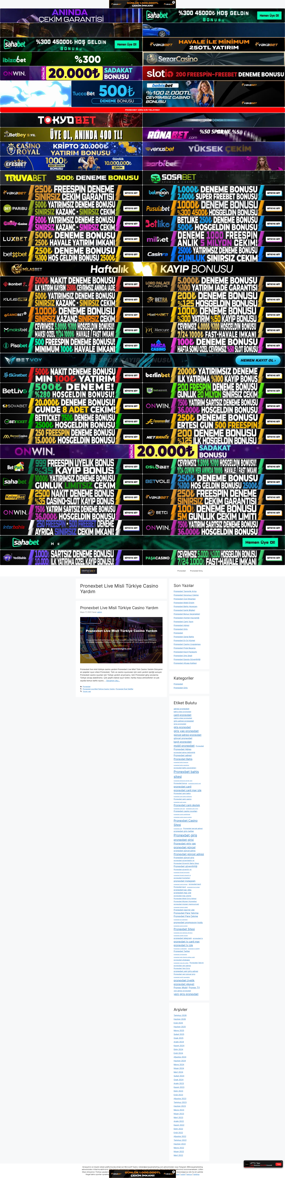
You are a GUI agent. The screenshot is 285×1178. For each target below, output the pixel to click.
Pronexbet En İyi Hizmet (184, 640)
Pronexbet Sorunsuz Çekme (186, 595)
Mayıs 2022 (179, 1148)
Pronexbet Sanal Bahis (184, 637)
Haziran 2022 (180, 1144)
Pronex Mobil (181, 987)
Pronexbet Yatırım (197, 963)
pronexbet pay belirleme (180, 919)
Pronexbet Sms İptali (183, 656)
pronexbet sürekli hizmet (181, 935)
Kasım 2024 (179, 1046)
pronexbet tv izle (183, 945)
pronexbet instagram (184, 881)
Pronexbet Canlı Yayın (183, 621)
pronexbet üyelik (184, 980)
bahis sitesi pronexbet (182, 712)
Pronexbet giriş (185, 835)
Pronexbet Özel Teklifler (124, 689)
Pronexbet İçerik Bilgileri (184, 610)
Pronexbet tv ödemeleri (180, 948)
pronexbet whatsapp (182, 960)
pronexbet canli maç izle (187, 790)
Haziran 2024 (180, 1061)
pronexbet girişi (184, 839)
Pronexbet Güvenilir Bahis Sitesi (186, 863)
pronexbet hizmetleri (182, 878)
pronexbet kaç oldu (182, 890)
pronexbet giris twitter (184, 831)
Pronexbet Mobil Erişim (184, 603)
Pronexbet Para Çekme (186, 916)
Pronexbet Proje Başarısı (185, 648)
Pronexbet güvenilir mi (182, 870)
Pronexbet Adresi (181, 625)
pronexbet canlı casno (180, 802)
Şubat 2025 (179, 1034)
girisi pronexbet (180, 724)
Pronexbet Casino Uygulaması (187, 644)
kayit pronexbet (183, 741)
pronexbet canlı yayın (192, 808)
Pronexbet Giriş (196, 571)
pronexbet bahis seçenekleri (185, 768)
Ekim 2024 (178, 1049)
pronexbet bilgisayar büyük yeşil (183, 780)
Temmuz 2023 (180, 1102)
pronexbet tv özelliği (194, 948)
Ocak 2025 (178, 1038)
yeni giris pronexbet (186, 994)
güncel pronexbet (183, 738)
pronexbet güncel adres (184, 851)
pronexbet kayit (195, 884)
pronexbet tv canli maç (187, 941)
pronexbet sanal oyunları (181, 926)
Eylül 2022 (178, 1133)
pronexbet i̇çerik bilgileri (181, 884)
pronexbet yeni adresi (182, 966)
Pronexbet (181, 571)
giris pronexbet (182, 727)
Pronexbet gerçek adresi (193, 828)
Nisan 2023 (179, 1114)
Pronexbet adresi (183, 755)
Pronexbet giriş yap (185, 843)
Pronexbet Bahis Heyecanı (185, 606)
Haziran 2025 (180, 1027)
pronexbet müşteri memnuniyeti (186, 904)
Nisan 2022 (179, 1151)
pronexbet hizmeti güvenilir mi (182, 875)
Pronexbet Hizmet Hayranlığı (186, 618)
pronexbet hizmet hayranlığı (181, 872)
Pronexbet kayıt (180, 887)
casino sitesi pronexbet (183, 718)
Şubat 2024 (179, 1076)
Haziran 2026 (180, 1019)
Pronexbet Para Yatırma (186, 913)
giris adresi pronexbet (184, 721)
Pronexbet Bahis (183, 759)
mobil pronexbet (184, 745)
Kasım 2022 (179, 1125)
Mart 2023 (178, 1117)
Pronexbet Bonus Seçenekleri (187, 614)
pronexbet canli (182, 786)
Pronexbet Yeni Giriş (182, 968)
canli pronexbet (182, 714)
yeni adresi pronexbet (182, 991)
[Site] (71, 192)
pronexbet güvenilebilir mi (184, 861)
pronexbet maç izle (182, 893)
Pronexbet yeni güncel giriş (184, 974)
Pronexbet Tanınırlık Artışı (185, 591)
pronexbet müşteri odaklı (181, 907)
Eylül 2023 (178, 1095)
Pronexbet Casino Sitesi (185, 822)
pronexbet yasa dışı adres (181, 963)
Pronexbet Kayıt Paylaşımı (185, 652)
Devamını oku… (113, 681)
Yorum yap (87, 691)
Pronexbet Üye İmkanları (185, 599)
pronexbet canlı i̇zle (179, 808)
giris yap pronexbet (186, 731)
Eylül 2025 (178, 1023)
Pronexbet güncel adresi (189, 854)
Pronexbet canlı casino (182, 799)
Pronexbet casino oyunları (185, 811)
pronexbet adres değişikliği (184, 753)
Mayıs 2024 (179, 1064)
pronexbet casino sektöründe (182, 814)
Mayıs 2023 (179, 1110)
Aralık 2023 (179, 1083)
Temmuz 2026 (180, 1015)
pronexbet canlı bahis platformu (183, 796)
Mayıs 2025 (179, 1030)
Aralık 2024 (179, 1042)
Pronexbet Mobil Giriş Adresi (185, 899)
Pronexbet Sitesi (184, 929)
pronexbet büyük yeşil (194, 783)
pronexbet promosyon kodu (188, 922)
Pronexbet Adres (182, 749)
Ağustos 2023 (180, 1098)
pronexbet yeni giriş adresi (186, 971)
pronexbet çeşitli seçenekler (182, 977)
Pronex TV (194, 987)
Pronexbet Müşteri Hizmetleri (185, 901)
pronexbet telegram (183, 938)
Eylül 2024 (178, 1053)
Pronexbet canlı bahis (182, 793)
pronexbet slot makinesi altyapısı (183, 933)
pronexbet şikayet (184, 984)
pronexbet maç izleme (182, 896)
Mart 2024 (178, 1072)
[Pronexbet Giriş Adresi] (88, 571)
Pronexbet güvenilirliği (185, 866)
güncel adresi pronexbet (187, 734)
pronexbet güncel (184, 847)
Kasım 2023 (179, 1087)
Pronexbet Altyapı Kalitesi (185, 663)
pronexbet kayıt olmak (193, 887)
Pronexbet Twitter (182, 951)
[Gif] (142, 269)
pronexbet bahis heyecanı (181, 762)
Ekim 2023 (178, 1091)
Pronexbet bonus (180, 783)
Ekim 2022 (178, 1129)
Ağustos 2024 (180, 1057)
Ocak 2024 (178, 1080)
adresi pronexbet (181, 709)
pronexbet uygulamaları (180, 954)
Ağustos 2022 (180, 1136)
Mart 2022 (178, 1155)
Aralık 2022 (179, 1121)
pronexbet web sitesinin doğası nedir (184, 957)
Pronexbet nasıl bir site (184, 910)
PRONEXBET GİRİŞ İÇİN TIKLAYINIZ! (142, 110)
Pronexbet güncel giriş (184, 857)
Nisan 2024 (179, 1068)
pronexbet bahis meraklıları (181, 765)
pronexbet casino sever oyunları (183, 817)
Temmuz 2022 (180, 1140)
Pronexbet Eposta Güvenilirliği (187, 659)
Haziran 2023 (180, 1106)
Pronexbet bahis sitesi (186, 774)
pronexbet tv (198, 938)
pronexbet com (178, 828)
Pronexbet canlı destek (187, 805)
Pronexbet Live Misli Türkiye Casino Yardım (119, 607)
